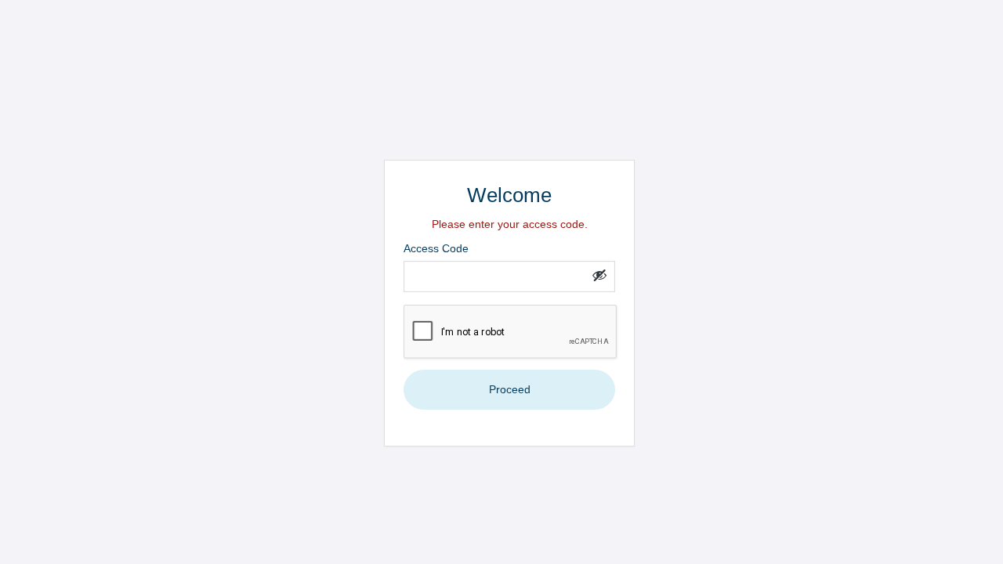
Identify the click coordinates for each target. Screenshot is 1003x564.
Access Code (436, 248)
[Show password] (599, 275)
